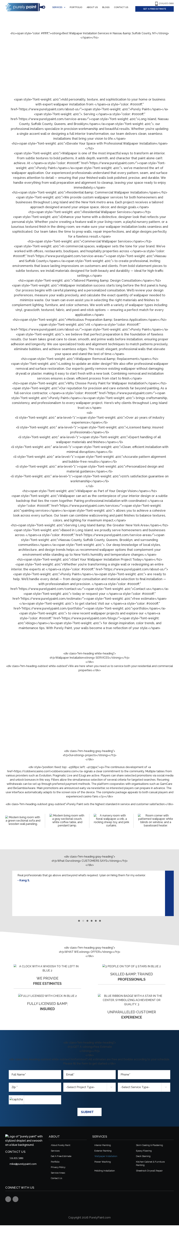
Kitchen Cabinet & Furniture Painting (150, 1163)
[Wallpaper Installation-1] (23, 820)
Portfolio (55, 1161)
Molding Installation (104, 1170)
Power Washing (102, 1161)
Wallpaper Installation (105, 1156)
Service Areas (58, 1172)
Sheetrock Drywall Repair (149, 1170)
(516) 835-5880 (166, 3)
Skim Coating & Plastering (149, 1145)
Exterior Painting (103, 1150)
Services (55, 1150)
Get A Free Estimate (61, 1156)
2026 (85, 1217)
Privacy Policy (58, 1167)
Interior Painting (102, 1145)
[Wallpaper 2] (155, 820)
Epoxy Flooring (144, 1150)
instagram (15, 1199)
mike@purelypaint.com (23, 1164)
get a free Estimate (154, 9)
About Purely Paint (60, 1145)
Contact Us (56, 1178)
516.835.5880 (16, 1158)
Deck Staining (143, 1156)
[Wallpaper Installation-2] (67, 820)
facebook (8, 1199)
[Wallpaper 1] (111, 820)
